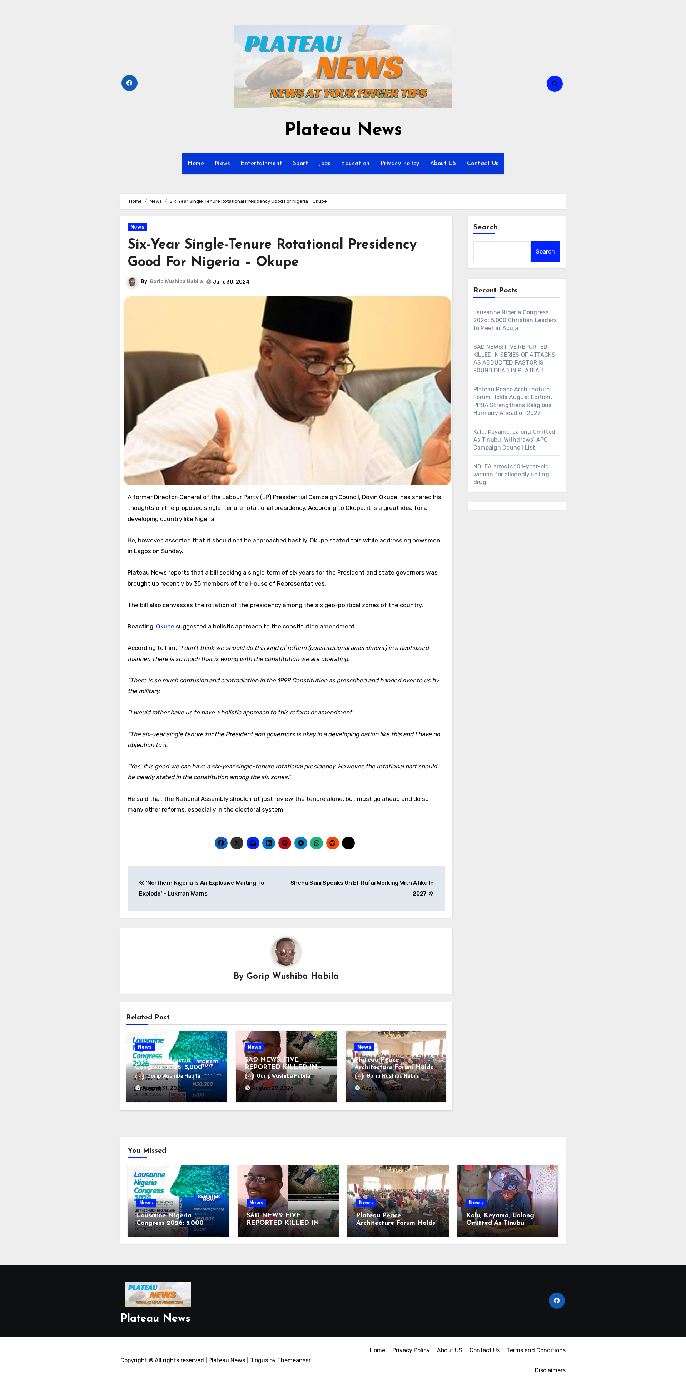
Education (355, 163)
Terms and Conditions (536, 1350)
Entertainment (261, 163)
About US (443, 163)
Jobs (324, 163)
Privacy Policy (400, 163)
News (222, 163)
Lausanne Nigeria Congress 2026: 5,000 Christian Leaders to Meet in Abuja (515, 320)
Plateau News (343, 130)
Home (196, 163)
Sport (300, 163)
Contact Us (482, 163)
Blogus (258, 1360)
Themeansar (293, 1360)
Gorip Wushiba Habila (176, 282)
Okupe (165, 626)
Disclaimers (550, 1370)
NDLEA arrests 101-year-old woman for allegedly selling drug (511, 474)
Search (485, 227)
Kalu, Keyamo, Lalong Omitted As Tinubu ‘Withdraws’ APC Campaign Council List (514, 439)
